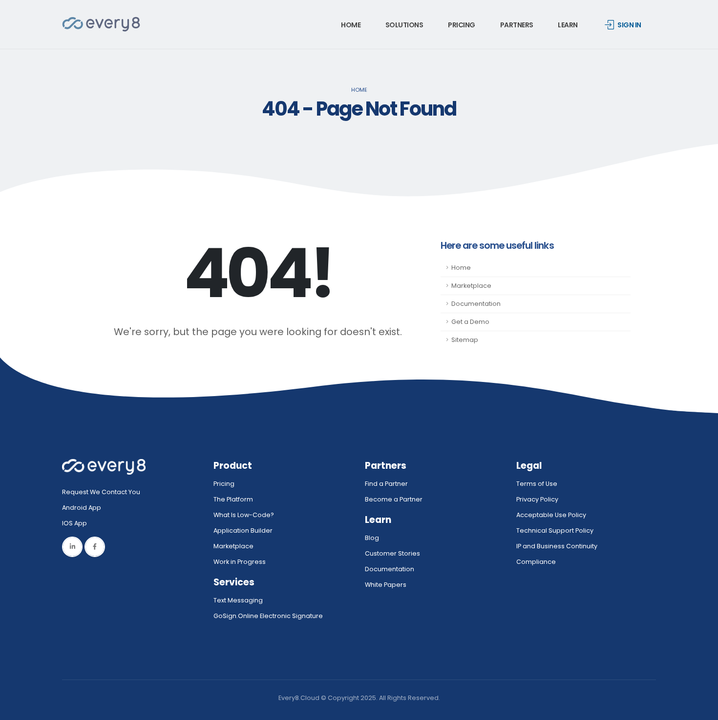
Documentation (476, 304)
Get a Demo (470, 322)
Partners (516, 25)
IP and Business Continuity (556, 546)
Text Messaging (238, 600)
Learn (568, 25)
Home (350, 25)
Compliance (536, 562)
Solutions (404, 25)
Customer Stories (392, 553)
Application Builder (243, 530)
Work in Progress (239, 562)
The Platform (233, 499)
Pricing (461, 25)
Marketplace (471, 285)
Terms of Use (536, 484)
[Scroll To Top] (701, 709)
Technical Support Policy (554, 530)
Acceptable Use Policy (551, 515)
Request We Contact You (101, 492)
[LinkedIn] (72, 547)
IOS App (76, 523)
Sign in (629, 25)
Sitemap (464, 340)
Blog (372, 538)
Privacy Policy (537, 499)
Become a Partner (393, 499)
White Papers (385, 584)
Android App (81, 507)
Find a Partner (386, 484)
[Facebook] (94, 547)
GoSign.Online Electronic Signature (268, 616)
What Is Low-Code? (243, 515)
